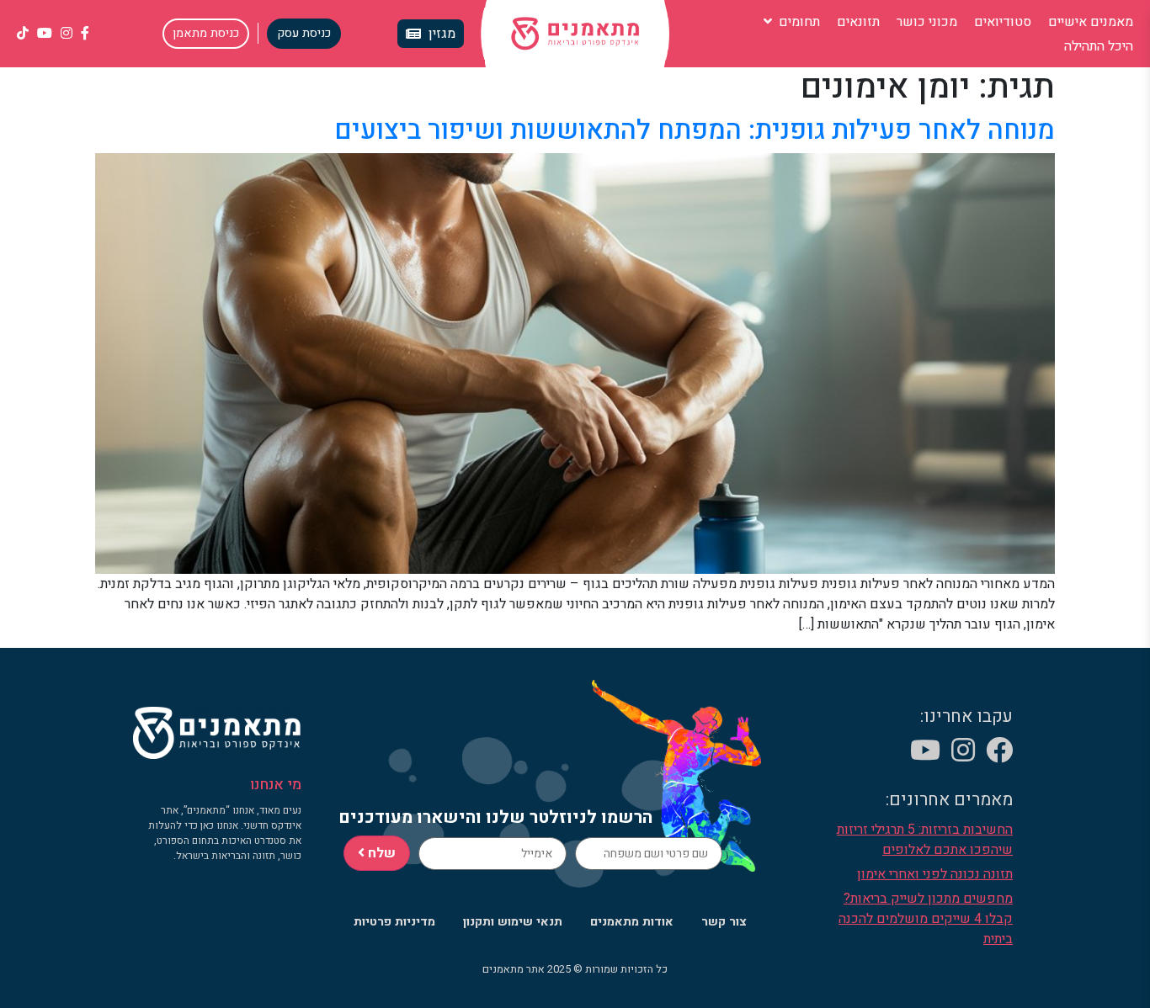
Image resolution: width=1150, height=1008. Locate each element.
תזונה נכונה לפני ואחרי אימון (935, 874)
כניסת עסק (304, 33)
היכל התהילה (1098, 46)
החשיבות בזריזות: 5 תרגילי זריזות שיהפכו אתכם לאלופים (925, 840)
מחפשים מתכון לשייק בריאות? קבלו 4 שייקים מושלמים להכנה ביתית (926, 919)
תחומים (797, 22)
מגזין (442, 34)
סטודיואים (1002, 22)
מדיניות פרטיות (394, 922)
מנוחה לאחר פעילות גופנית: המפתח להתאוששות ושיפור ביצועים (694, 130)
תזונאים (858, 22)
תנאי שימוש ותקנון (512, 922)
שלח (380, 853)
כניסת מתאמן (206, 33)
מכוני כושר (927, 22)
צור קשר (724, 922)
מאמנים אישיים (1090, 22)
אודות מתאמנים (631, 922)
